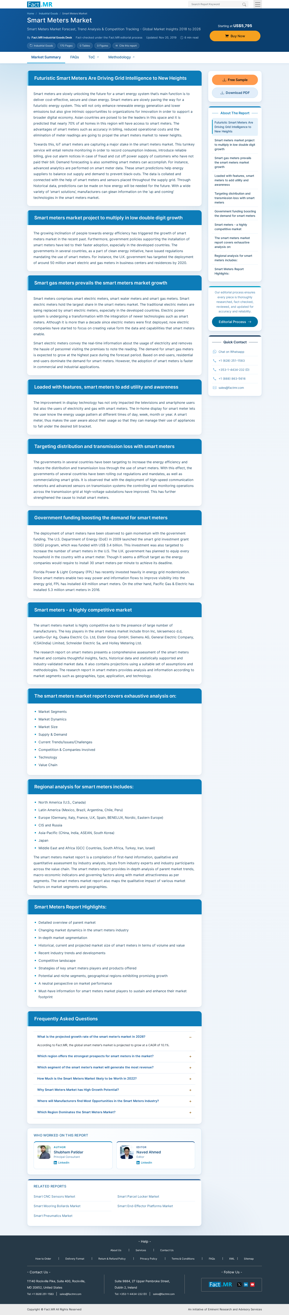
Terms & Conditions (183, 1258)
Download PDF (238, 93)
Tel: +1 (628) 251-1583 (40, 1294)
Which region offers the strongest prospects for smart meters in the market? (95, 1056)
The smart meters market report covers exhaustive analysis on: (232, 242)
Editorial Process (232, 322)
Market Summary (46, 57)
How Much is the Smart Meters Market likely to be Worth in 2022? (87, 1078)
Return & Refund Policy (112, 1258)
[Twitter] (239, 1284)
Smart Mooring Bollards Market (57, 1206)
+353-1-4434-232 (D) (234, 369)
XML (232, 1258)
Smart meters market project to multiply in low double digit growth (235, 144)
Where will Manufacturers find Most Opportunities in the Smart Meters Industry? (98, 1101)
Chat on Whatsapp (231, 351)
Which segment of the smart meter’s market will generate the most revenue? (95, 1067)
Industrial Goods (48, 13)
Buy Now (238, 36)
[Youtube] (252, 1284)
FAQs (74, 57)
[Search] (244, 5)
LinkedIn (63, 1162)
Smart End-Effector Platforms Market (145, 1206)
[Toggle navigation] (257, 4)
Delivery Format (74, 1258)
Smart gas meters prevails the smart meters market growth (233, 162)
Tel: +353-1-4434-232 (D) (131, 1294)
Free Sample (238, 80)
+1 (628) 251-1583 (232, 360)
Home (30, 13)
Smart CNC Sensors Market (54, 1196)
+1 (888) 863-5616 (232, 378)
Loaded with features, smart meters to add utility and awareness (234, 180)
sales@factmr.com (231, 387)
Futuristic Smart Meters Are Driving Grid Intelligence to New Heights (234, 127)
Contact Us (166, 1250)
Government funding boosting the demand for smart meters (235, 213)
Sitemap (249, 1258)
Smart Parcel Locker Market (138, 1196)
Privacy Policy (148, 1258)
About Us (115, 1250)
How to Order (43, 1258)
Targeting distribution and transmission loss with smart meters (235, 198)
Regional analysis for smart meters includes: (233, 258)
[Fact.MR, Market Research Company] (39, 4)
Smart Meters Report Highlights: (229, 271)
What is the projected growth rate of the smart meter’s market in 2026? (91, 1037)
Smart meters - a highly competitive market (231, 227)
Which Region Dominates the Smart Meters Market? (76, 1112)
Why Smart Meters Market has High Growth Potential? (78, 1090)
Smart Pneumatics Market (53, 1216)
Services (141, 1250)
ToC (91, 57)
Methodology (119, 57)
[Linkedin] (246, 1284)
